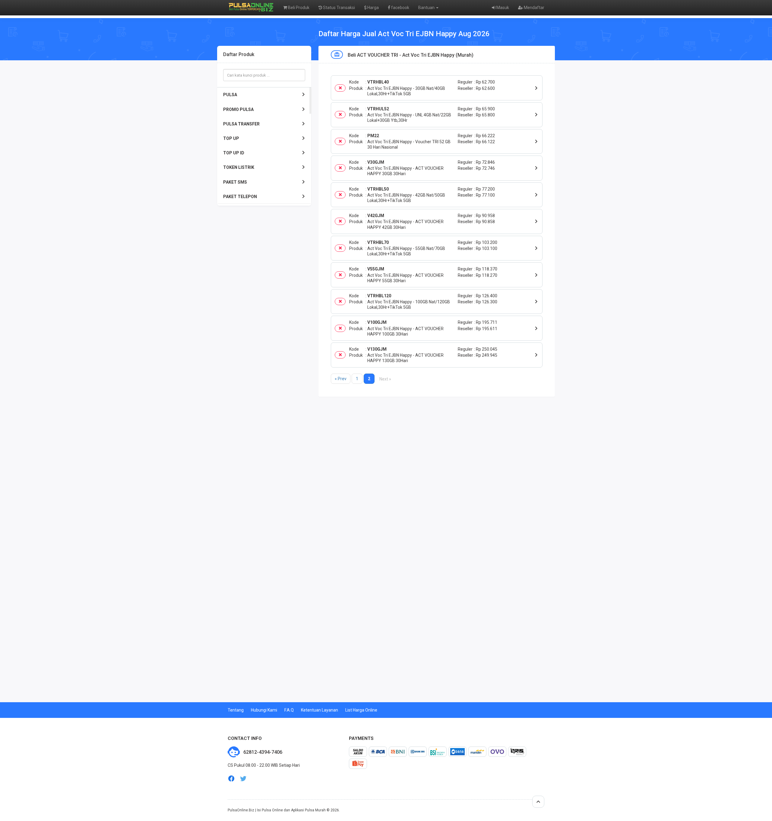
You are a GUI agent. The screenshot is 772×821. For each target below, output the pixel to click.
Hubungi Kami (264, 710)
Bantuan (426, 7)
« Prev (340, 378)
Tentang (236, 710)
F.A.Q (289, 710)
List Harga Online (361, 710)
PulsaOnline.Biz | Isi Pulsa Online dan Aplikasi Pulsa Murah (277, 810)
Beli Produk (298, 7)
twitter (243, 778)
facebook (399, 7)
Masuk (502, 7)
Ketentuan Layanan (319, 710)
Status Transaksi (338, 7)
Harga (372, 7)
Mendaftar (533, 7)
